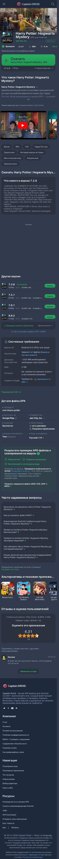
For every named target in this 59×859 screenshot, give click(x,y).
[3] (28, 636)
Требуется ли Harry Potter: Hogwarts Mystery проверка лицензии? (26, 539)
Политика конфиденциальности (16, 735)
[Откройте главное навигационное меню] (4, 4)
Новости (10, 823)
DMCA (5, 739)
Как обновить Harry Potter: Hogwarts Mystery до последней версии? (28, 547)
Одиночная (9, 152)
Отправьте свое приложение (15, 819)
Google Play (8, 418)
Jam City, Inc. (21, 41)
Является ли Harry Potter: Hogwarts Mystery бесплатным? (25, 530)
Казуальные (32, 158)
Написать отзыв (28, 671)
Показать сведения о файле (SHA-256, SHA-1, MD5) (26, 485)
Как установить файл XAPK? (18, 515)
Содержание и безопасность (15, 744)
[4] (33, 636)
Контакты (6, 726)
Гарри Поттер (41, 147)
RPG (17, 147)
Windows (15, 827)
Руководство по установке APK (16, 802)
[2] (24, 636)
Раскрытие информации (33, 857)
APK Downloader (9, 815)
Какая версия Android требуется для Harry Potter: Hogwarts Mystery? (25, 522)
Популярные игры (10, 766)
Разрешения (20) (10, 392)
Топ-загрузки (8, 775)
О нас (5, 722)
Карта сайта (8, 788)
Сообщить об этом (10, 569)
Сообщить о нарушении (20, 739)
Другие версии (44, 326)
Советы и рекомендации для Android (18, 806)
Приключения (10, 164)
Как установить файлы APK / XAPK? (29, 331)
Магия (7, 147)
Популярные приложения (13, 770)
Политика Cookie (10, 748)
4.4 (21, 46)
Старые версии (43, 68)
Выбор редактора (10, 783)
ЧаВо (5, 810)
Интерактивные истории (31, 152)
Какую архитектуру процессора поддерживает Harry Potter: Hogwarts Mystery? (28, 556)
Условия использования (13, 731)
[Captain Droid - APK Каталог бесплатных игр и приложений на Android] (28, 4)
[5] (37, 636)
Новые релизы (9, 779)
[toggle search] (53, 4)
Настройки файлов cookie (13, 752)
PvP (27, 147)
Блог (5, 823)
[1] (20, 636)
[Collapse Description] (28, 97)
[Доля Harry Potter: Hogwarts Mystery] (54, 11)
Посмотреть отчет (19, 471)
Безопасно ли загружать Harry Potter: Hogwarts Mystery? (27, 508)
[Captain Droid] (17, 686)
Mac (4, 827)
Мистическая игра (12, 158)
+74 (35, 437)
